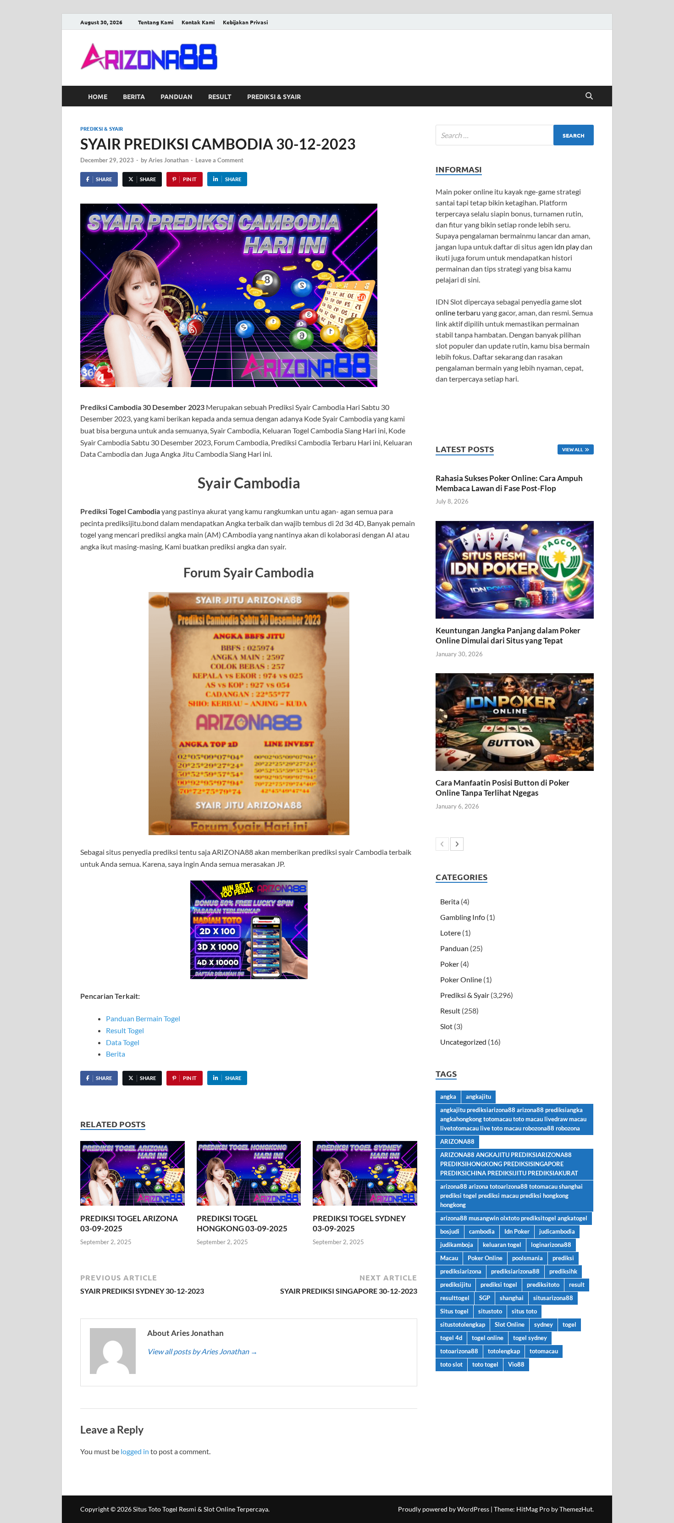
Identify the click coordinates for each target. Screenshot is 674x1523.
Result (220, 96)
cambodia (482, 1231)
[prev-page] (442, 844)
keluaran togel (502, 1244)
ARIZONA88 (457, 1141)
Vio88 (516, 1364)
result (577, 1284)
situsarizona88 (553, 1297)
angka (448, 1096)
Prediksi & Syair (274, 96)
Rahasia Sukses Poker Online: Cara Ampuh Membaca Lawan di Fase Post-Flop (509, 483)
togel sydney (530, 1337)
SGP (484, 1297)
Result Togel (125, 1030)
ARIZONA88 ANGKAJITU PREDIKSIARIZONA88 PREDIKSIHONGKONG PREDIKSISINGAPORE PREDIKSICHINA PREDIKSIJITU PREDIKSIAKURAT (509, 1164)
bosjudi (449, 1231)
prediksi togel (499, 1284)
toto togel (485, 1364)
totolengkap (504, 1351)
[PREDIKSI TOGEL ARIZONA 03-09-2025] (132, 1176)
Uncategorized (463, 1041)
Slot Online (510, 1324)
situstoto (490, 1311)
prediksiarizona (460, 1271)
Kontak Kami (198, 22)
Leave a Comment (219, 160)
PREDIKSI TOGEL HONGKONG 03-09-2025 (242, 1223)
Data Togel (122, 1042)
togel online (487, 1337)
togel (569, 1324)
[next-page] (457, 844)
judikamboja (456, 1244)
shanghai (512, 1297)
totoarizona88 (459, 1351)
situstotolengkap (462, 1324)
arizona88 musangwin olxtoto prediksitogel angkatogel (513, 1218)
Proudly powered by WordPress (443, 1509)
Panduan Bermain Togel (143, 1018)
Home (97, 96)
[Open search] (589, 96)
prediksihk (563, 1271)
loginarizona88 (551, 1244)
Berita (134, 96)
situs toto (524, 1311)
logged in (135, 1451)
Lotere (450, 932)
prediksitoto (543, 1284)
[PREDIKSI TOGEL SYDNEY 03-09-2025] (365, 1176)
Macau (449, 1258)
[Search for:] (515, 135)
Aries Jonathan (168, 160)
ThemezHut (575, 1509)
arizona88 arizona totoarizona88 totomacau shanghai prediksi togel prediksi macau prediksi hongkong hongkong (511, 1195)
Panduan (176, 96)
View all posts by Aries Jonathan (202, 1351)
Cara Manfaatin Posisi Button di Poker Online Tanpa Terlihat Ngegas (502, 787)
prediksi (563, 1258)
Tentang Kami (155, 22)
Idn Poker (517, 1231)
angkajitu (478, 1096)
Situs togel (454, 1311)
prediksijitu (455, 1284)
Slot (446, 1026)
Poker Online (461, 979)
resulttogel (455, 1297)
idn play (566, 246)
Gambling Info (462, 917)
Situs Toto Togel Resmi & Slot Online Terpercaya (200, 1509)
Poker (449, 963)
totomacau (544, 1351)
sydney (543, 1324)
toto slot (451, 1364)
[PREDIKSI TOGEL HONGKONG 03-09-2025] (249, 1176)
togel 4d (451, 1337)
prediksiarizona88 (515, 1271)
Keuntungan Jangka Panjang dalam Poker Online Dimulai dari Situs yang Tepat (508, 635)
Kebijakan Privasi (245, 22)
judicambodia (557, 1231)
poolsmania (527, 1258)
